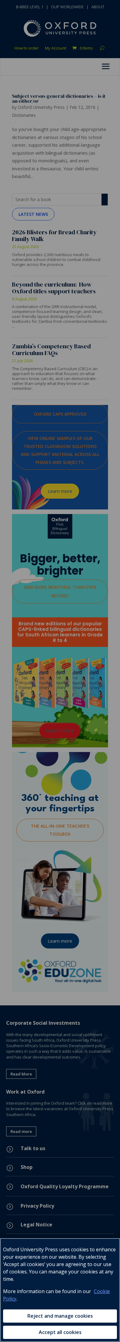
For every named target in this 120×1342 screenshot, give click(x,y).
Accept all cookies (60, 1332)
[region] (60, 1290)
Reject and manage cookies (60, 1315)
